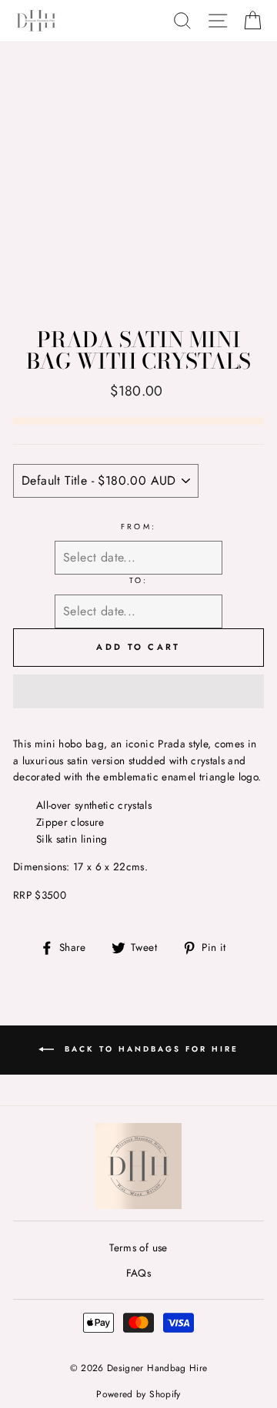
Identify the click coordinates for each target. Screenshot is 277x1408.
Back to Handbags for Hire (149, 1049)
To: (138, 580)
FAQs (138, 1272)
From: (138, 526)
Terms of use (138, 1247)
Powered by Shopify (138, 1394)
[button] (138, 691)
